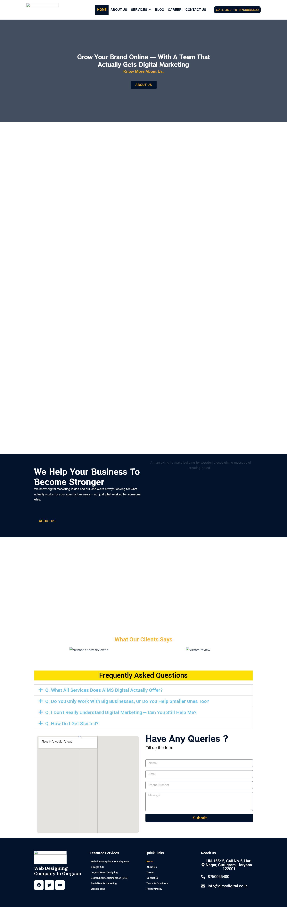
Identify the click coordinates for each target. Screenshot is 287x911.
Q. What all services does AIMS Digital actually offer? (104, 690)
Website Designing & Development (110, 861)
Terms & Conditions (157, 883)
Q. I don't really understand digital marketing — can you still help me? (120, 712)
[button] (149, 10)
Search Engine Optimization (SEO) (109, 878)
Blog (159, 9)
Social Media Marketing (104, 883)
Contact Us (195, 9)
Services (139, 9)
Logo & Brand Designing (104, 872)
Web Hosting (98, 889)
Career (175, 9)
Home (102, 9)
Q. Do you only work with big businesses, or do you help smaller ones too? (127, 701)
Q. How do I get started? (71, 723)
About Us (119, 9)
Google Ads (97, 867)
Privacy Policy (154, 889)
